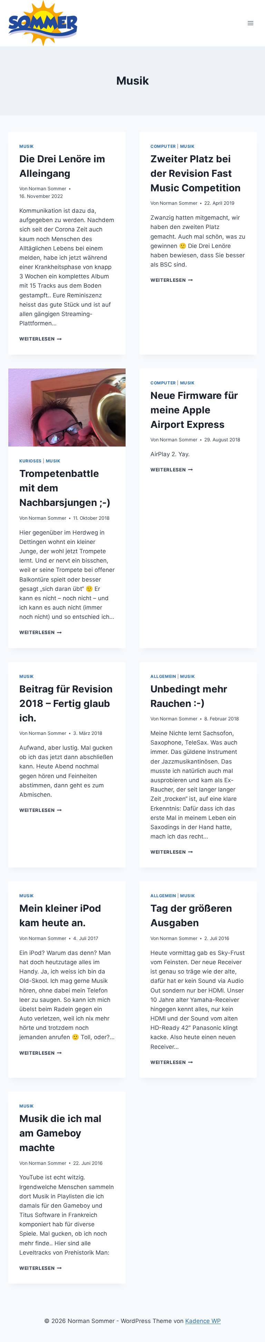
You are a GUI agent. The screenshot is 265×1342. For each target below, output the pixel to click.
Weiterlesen (40, 339)
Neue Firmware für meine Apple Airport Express (194, 410)
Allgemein (163, 676)
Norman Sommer (47, 188)
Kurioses (30, 460)
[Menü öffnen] (250, 23)
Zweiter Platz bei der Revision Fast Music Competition (195, 173)
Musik (26, 146)
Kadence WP (203, 1320)
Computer (163, 146)
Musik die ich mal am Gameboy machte (60, 1133)
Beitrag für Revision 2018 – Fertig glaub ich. (65, 703)
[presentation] (67, 407)
